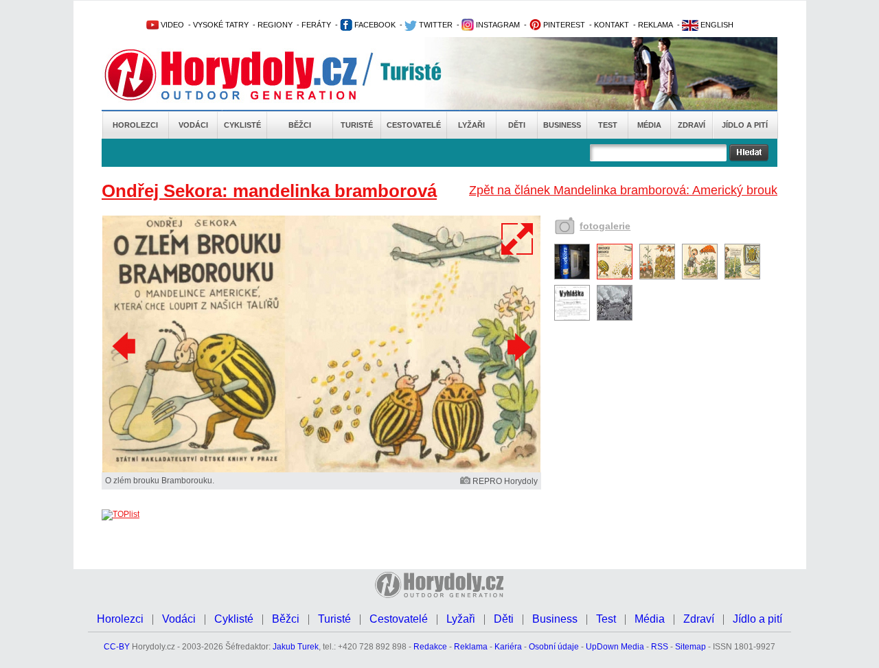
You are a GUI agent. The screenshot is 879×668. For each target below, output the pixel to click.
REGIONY (275, 25)
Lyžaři (471, 125)
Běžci (299, 125)
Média (649, 125)
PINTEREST (563, 25)
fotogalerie (605, 225)
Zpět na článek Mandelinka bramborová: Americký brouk (623, 190)
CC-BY (117, 647)
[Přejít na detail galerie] (321, 469)
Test (607, 125)
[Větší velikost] (517, 238)
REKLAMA (655, 25)
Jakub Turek (296, 647)
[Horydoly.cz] (247, 75)
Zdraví (691, 125)
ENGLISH (715, 25)
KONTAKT (611, 25)
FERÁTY (316, 25)
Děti (516, 125)
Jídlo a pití (745, 125)
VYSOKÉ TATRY (221, 25)
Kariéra (508, 647)
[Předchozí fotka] (126, 347)
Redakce (430, 647)
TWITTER (435, 25)
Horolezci (135, 125)
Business (562, 125)
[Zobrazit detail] (572, 276)
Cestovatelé (414, 125)
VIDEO (171, 25)
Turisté (357, 125)
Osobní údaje (554, 647)
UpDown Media (615, 647)
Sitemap (690, 647)
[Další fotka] (517, 347)
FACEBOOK (374, 25)
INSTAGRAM (497, 25)
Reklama (471, 647)
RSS (659, 647)
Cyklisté (242, 125)
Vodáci (193, 125)
